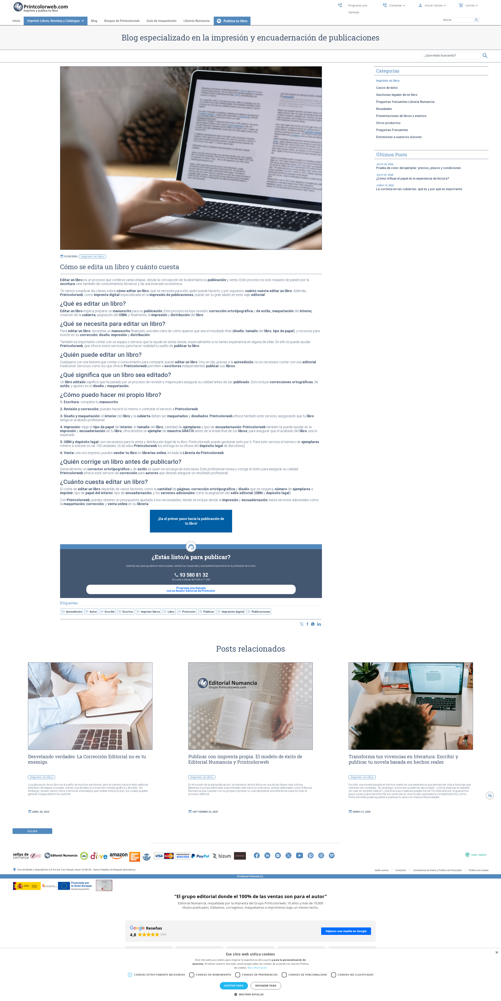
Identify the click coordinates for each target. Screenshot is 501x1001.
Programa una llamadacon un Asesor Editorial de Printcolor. (191, 589)
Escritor (125, 611)
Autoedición (72, 611)
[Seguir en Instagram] (280, 855)
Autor (91, 611)
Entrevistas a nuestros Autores (399, 137)
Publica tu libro (234, 21)
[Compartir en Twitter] (301, 623)
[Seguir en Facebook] (259, 855)
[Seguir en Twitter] (290, 855)
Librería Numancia (197, 21)
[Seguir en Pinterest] (312, 855)
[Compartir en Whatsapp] (312, 623)
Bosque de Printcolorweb (122, 21)
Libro (169, 611)
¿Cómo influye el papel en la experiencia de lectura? (412, 176)
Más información (257, 967)
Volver (32, 831)
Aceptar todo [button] (233, 985)
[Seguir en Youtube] (301, 855)
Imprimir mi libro (388, 81)
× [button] (496, 952)
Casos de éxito (387, 88)
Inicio (16, 21)
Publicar (206, 611)
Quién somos (381, 870)
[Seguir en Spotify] (334, 855)
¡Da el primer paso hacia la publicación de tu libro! (191, 521)
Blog (94, 21)
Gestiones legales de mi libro (396, 95)
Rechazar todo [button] (265, 985)
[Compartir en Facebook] (307, 623)
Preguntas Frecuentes (392, 130)
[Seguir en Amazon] (339, 855)
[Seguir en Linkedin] (269, 855)
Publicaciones (259, 611)
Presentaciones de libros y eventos (401, 116)
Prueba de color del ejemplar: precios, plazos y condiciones (418, 166)
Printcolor (187, 611)
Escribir (108, 611)
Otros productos (388, 123)
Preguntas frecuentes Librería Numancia (405, 102)
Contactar (401, 870)
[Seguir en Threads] (323, 855)
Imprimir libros (148, 611)
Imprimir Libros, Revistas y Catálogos (54, 21)
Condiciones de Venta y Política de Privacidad (437, 870)
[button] (250, 994)
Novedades (384, 109)
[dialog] (250, 974)
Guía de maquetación (162, 21)
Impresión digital (231, 611)
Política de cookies (478, 870)
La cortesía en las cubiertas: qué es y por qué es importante (419, 187)
